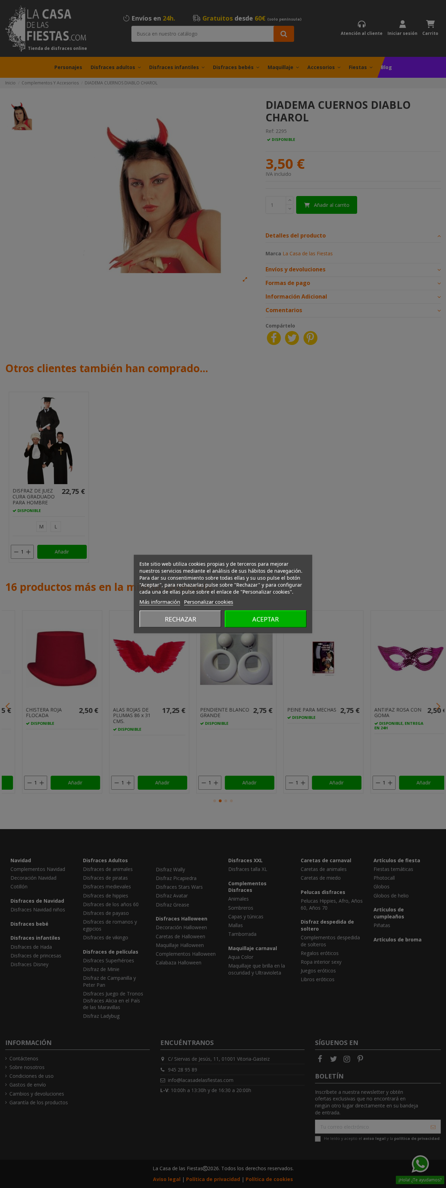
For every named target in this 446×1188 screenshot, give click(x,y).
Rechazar (180, 619)
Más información (159, 601)
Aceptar (265, 619)
